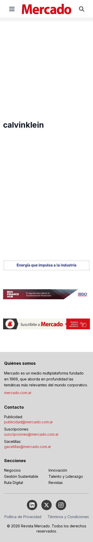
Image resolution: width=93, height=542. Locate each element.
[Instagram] (61, 505)
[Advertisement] (46, 67)
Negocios (12, 470)
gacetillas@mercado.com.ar (27, 446)
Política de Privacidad (22, 517)
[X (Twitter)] (46, 505)
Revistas (56, 482)
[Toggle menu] (12, 9)
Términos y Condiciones (68, 517)
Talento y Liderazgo (66, 476)
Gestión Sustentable (21, 476)
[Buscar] (81, 9)
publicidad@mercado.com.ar (28, 422)
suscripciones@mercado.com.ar (31, 434)
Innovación (58, 470)
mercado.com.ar (18, 392)
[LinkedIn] (32, 505)
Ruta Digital (13, 482)
